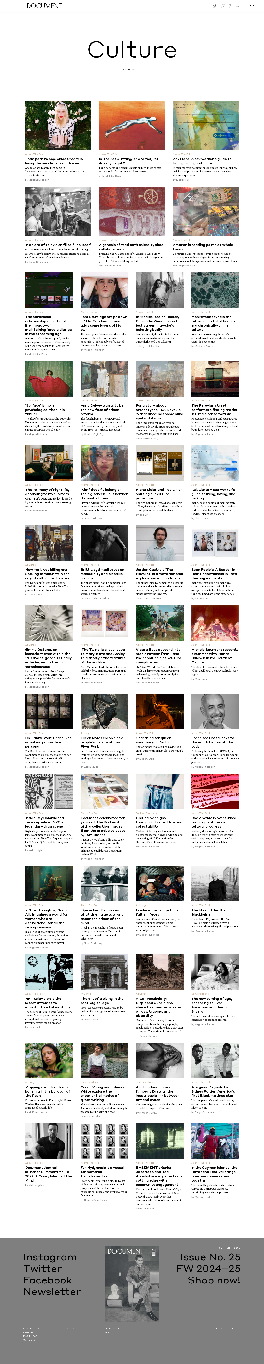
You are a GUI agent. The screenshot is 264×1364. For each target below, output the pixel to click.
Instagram (50, 1258)
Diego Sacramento (40, 262)
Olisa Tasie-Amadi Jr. (97, 598)
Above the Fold (34, 154)
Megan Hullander (39, 180)
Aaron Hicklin (92, 1116)
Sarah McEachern (150, 598)
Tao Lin (143, 515)
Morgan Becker (185, 266)
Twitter (42, 1269)
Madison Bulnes (111, 266)
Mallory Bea (146, 759)
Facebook (47, 1281)
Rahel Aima (35, 595)
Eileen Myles (91, 767)
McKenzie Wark (38, 1112)
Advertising (32, 1328)
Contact (29, 1332)
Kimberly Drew (148, 1113)
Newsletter (52, 1292)
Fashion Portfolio (146, 813)
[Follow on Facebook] (229, 6)
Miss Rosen (201, 679)
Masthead (30, 1336)
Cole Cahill (35, 1027)
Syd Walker (202, 598)
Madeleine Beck (111, 176)
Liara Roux (182, 180)
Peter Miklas (146, 1209)
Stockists (105, 1332)
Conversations (200, 994)
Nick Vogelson (37, 1185)
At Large (30, 565)
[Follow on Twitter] (222, 6)
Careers (29, 1340)
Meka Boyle (35, 850)
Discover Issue (108, 1328)
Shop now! (214, 1281)
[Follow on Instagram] (215, 6)
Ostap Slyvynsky (149, 1036)
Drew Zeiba (91, 1020)
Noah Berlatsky (148, 439)
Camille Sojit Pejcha (96, 434)
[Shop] (237, 6)
